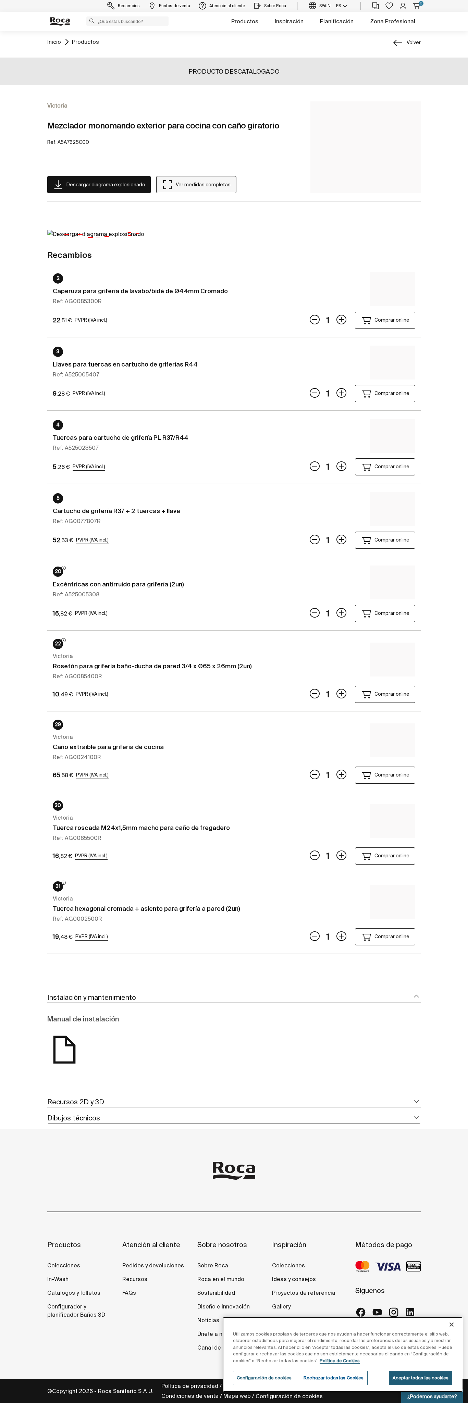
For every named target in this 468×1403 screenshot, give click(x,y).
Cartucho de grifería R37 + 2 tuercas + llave (116, 510)
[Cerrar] (451, 1324)
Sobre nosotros (222, 1245)
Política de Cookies (340, 1360)
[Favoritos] (389, 6)
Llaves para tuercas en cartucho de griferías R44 (125, 364)
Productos (244, 21)
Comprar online (391, 320)
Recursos (134, 1279)
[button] (91, 20)
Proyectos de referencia (303, 1293)
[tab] (234, 997)
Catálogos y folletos (73, 1293)
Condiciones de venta (190, 1396)
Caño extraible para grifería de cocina (108, 746)
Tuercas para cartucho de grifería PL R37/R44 (120, 437)
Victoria (57, 105)
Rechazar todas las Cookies (334, 1377)
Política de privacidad (189, 1386)
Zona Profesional (392, 21)
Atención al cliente (151, 1245)
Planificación (337, 21)
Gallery (281, 1306)
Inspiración (289, 21)
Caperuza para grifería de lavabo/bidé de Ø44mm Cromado (140, 291)
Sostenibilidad (216, 1293)
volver (414, 42)
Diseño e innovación (223, 1306)
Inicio (54, 42)
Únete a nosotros (220, 1334)
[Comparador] (375, 6)
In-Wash (58, 1279)
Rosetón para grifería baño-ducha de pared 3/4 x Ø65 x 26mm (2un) (152, 666)
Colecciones (63, 1265)
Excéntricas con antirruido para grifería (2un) (118, 584)
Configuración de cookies (289, 1396)
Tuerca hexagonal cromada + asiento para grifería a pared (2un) (146, 908)
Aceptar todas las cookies (420, 1377)
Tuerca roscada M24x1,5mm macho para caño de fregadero (141, 827)
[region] (343, 1354)
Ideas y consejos (294, 1279)
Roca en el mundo (220, 1279)
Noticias (208, 1320)
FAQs (129, 1293)
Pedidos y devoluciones (153, 1265)
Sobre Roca (212, 1265)
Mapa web (237, 1396)
